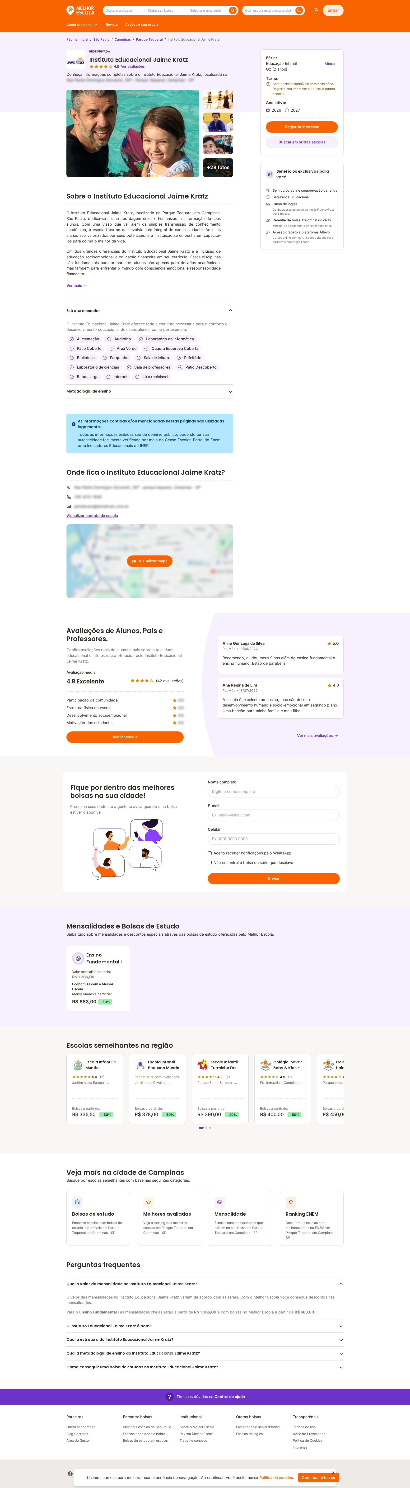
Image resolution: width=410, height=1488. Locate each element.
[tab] (201, 1128)
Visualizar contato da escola (92, 515)
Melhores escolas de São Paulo (147, 1427)
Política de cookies (276, 1477)
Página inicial (77, 39)
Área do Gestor (78, 1440)
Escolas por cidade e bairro (144, 1434)
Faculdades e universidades (258, 1427)
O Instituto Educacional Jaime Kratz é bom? (109, 1326)
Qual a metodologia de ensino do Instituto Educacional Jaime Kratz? (133, 1353)
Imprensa (300, 1447)
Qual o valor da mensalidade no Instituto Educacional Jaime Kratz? (131, 1284)
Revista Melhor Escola (197, 1434)
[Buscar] (233, 10)
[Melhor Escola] (80, 10)
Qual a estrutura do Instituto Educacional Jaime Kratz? (119, 1339)
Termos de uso (304, 1427)
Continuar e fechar (318, 1477)
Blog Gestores (77, 1434)
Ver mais (74, 285)
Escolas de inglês (249, 1434)
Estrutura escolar (83, 310)
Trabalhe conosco (193, 1440)
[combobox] (123, 10)
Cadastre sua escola (141, 24)
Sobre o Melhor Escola (197, 1427)
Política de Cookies (307, 1440)
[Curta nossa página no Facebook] (70, 1474)
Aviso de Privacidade (309, 1434)
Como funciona (79, 25)
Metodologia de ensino (88, 391)
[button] (205, 1397)
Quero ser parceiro (80, 1427)
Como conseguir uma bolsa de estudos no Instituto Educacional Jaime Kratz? (142, 1367)
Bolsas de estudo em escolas (145, 1440)
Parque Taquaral (149, 39)
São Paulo (101, 39)
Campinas (123, 39)
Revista (112, 24)
